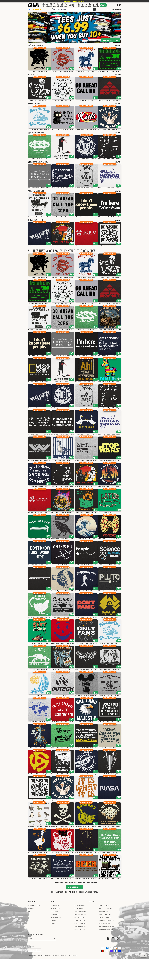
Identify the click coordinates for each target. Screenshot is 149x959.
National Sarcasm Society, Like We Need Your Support (39, 382)
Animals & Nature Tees (80, 926)
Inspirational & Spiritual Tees (106, 920)
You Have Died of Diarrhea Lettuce (109, 71)
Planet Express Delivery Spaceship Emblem (86, 774)
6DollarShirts (33, 955)
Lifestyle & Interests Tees (105, 908)
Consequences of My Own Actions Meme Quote (39, 434)
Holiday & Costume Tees (105, 914)
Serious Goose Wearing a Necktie (39, 852)
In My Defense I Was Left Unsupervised (62, 721)
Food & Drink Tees (103, 911)
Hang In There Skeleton (39, 100)
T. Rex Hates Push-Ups (39, 669)
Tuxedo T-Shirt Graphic (110, 774)
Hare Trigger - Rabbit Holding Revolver (62, 591)
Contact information (73, 955)
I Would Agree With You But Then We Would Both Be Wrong (109, 721)
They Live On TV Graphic (109, 669)
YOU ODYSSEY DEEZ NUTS (86, 71)
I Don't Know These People (86, 217)
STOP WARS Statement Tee (109, 460)
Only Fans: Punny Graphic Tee (86, 643)
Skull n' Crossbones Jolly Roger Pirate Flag (62, 826)
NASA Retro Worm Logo (109, 800)
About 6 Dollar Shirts (34, 905)
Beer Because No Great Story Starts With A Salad (86, 878)
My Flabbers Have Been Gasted (109, 129)
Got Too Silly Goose (63, 460)
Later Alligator (110, 512)
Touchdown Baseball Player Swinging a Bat (86, 591)
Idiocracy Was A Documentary (39, 188)
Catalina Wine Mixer (109, 748)
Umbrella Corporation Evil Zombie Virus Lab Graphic (86, 246)
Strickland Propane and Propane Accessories (86, 188)
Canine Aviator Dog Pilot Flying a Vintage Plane (62, 748)
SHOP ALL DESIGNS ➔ (74, 887)
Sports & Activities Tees (80, 923)
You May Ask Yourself (63, 100)
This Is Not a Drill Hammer (39, 538)
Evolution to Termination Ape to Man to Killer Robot (39, 246)
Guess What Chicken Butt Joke (39, 617)
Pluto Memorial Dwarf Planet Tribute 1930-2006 (109, 591)
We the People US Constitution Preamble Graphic (62, 878)
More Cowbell (63, 565)
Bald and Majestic (86, 721)
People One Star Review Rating (86, 565)
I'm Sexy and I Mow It (39, 643)
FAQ (29, 911)
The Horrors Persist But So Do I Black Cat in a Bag (62, 852)
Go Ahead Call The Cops (63, 217)
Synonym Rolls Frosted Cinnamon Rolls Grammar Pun (109, 826)
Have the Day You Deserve (39, 129)
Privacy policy (41, 955)
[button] (71, 5)
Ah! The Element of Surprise (86, 382)
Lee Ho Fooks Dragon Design (62, 71)
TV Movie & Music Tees (80, 911)
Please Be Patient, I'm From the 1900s (39, 217)
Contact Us (31, 908)
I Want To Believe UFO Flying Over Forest (62, 774)
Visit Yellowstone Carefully (110, 329)
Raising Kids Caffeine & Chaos (86, 129)
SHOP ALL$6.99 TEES (103, 5)
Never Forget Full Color (62, 669)
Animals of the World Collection (39, 826)
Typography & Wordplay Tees (106, 927)
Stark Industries (39, 591)
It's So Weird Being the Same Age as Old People (39, 486)
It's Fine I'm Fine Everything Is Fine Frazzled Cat (62, 129)
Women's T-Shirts (55, 908)
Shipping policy (64, 955)
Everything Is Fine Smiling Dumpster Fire (86, 512)
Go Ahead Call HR (86, 100)
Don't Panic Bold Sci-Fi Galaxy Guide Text (86, 617)
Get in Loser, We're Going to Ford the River (109, 878)
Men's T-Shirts (55, 905)
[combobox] (72, 9)
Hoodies (53, 923)
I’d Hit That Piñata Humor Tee (109, 382)
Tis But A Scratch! (62, 158)
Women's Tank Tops (56, 917)
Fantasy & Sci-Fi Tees (104, 905)
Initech (63, 695)
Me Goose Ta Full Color (39, 748)
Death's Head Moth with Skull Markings (86, 669)
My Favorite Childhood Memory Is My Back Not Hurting (86, 460)
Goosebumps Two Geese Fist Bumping (86, 434)
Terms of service (56, 955)
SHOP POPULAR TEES (110, 40)
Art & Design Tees (79, 917)
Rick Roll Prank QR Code (109, 246)
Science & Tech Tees (79, 929)
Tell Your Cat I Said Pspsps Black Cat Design (62, 486)
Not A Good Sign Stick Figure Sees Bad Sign (109, 158)
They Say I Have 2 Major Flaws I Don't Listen (109, 852)
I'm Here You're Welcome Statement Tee (109, 217)
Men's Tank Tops (55, 914)
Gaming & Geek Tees (79, 920)
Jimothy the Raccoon (39, 71)
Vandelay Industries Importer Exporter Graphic (86, 158)
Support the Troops (39, 878)
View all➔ (118, 45)
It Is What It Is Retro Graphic (86, 800)
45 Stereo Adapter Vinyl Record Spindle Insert (39, 774)
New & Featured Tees (79, 905)
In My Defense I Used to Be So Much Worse (62, 434)
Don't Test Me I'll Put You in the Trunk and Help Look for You (86, 748)
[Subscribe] (54, 938)
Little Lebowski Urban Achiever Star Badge (109, 188)
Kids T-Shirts (54, 911)
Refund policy (48, 955)
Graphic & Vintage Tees (105, 923)
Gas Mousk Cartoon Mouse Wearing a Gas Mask (86, 695)
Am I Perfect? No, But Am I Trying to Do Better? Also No (62, 188)
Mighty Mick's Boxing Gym (110, 695)
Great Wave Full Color (86, 538)
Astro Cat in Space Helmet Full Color (62, 512)
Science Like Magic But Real (110, 565)
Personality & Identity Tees (106, 929)
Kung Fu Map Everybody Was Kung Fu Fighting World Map (39, 721)
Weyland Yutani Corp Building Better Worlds (39, 460)
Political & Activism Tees (105, 917)
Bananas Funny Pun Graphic (86, 826)
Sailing (39, 695)
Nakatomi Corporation (109, 617)
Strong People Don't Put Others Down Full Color (62, 246)
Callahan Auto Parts (39, 158)
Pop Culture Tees (78, 908)
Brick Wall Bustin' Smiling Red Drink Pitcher (62, 643)
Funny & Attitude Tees (80, 914)
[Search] (94, 9)
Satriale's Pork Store (62, 617)
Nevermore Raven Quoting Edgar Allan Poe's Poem (62, 538)
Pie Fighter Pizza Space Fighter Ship (109, 538)
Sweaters (53, 920)
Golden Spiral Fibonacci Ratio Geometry (86, 852)
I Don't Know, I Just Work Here (39, 565)
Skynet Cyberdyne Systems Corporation (109, 100)
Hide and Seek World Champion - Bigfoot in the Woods (109, 486)
